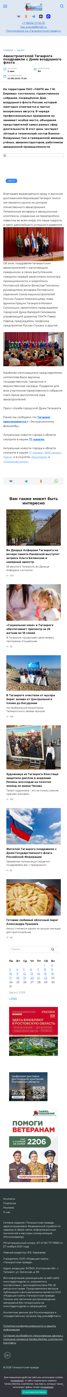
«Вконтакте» (39, 457)
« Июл (13, 998)
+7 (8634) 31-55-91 (33, 23)
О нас (6, 1212)
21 (38, 978)
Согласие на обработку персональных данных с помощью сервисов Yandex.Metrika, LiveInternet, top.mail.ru (33, 1339)
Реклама (8, 1207)
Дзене (8, 457)
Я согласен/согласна (34, 1392)
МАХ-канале (52, 452)
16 (52, 973)
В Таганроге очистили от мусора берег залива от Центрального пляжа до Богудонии (30, 699)
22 (45, 978)
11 (17, 973)
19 (24, 978)
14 (38, 973)
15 (45, 973)
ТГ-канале (36, 452)
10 (10, 973)
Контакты (9, 1198)
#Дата (11, 181)
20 (32, 978)
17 (10, 978)
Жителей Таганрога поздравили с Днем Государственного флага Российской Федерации (31, 852)
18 (17, 978)
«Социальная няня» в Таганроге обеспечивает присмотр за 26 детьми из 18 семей (30, 629)
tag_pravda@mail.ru (33, 27)
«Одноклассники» (15, 461)
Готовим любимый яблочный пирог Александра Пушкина (32, 922)
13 (31, 973)
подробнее (17, 1380)
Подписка (9, 1203)
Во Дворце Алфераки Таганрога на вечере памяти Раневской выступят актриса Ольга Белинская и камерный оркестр (33, 556)
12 (24, 973)
